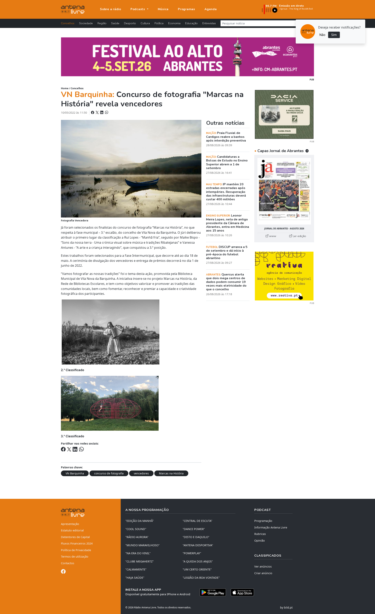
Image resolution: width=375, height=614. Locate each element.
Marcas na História (171, 473)
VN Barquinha (75, 473)
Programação (263, 521)
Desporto (130, 23)
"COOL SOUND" (135, 529)
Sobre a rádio (110, 9)
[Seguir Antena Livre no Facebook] (63, 572)
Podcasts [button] (138, 9)
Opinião (259, 540)
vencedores (141, 473)
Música (163, 9)
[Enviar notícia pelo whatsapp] (106, 112)
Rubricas (260, 534)
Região (101, 23)
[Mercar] (284, 114)
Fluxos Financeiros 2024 (77, 543)
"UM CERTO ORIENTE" (197, 569)
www (272, 236)
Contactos (67, 563)
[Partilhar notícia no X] (97, 112)
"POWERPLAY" (192, 553)
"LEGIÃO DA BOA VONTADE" (201, 577)
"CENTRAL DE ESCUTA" (197, 521)
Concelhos (67, 23)
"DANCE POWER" (194, 529)
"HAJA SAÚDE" (134, 577)
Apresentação (70, 524)
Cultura (145, 23)
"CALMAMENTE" (135, 569)
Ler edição (299, 236)
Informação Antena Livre (270, 527)
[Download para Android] (213, 592)
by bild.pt (286, 607)
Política (158, 23)
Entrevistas (209, 23)
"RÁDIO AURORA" (136, 537)
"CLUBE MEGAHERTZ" (139, 561)
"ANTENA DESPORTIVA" (198, 545)
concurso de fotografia (109, 473)
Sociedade (86, 23)
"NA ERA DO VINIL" (138, 553)
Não (322, 35)
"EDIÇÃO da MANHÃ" (139, 521)
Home (65, 88)
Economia (174, 23)
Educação (191, 23)
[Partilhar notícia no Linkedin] (102, 112)
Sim (334, 35)
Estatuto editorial (72, 530)
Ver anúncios (263, 566)
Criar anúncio (263, 573)
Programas (186, 9)
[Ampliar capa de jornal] (284, 191)
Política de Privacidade (76, 550)
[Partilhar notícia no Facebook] (93, 112)
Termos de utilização (74, 556)
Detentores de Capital (75, 537)
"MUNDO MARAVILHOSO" (142, 545)
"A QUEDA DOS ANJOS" (198, 561)
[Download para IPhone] (242, 592)
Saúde (115, 23)
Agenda (210, 9)
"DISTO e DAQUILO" (196, 537)
